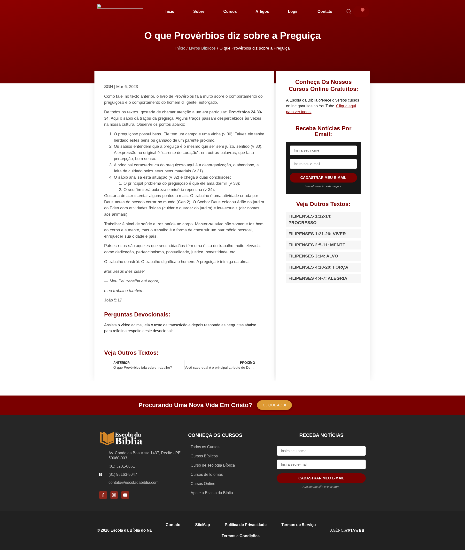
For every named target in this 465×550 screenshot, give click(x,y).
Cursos (230, 11)
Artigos (262, 11)
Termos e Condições (241, 536)
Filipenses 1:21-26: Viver (317, 233)
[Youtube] (125, 495)
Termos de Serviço (298, 525)
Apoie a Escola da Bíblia (212, 493)
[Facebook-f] (103, 495)
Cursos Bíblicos (204, 456)
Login (293, 11)
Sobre (198, 11)
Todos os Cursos (205, 447)
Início (169, 11)
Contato (325, 11)
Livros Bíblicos (202, 48)
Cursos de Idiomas (207, 474)
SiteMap (202, 525)
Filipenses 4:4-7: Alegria (317, 278)
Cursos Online (203, 484)
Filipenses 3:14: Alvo (313, 256)
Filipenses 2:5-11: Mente (316, 244)
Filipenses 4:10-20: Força (318, 267)
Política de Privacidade (246, 525)
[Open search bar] (349, 11)
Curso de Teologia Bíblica (213, 465)
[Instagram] (114, 495)
